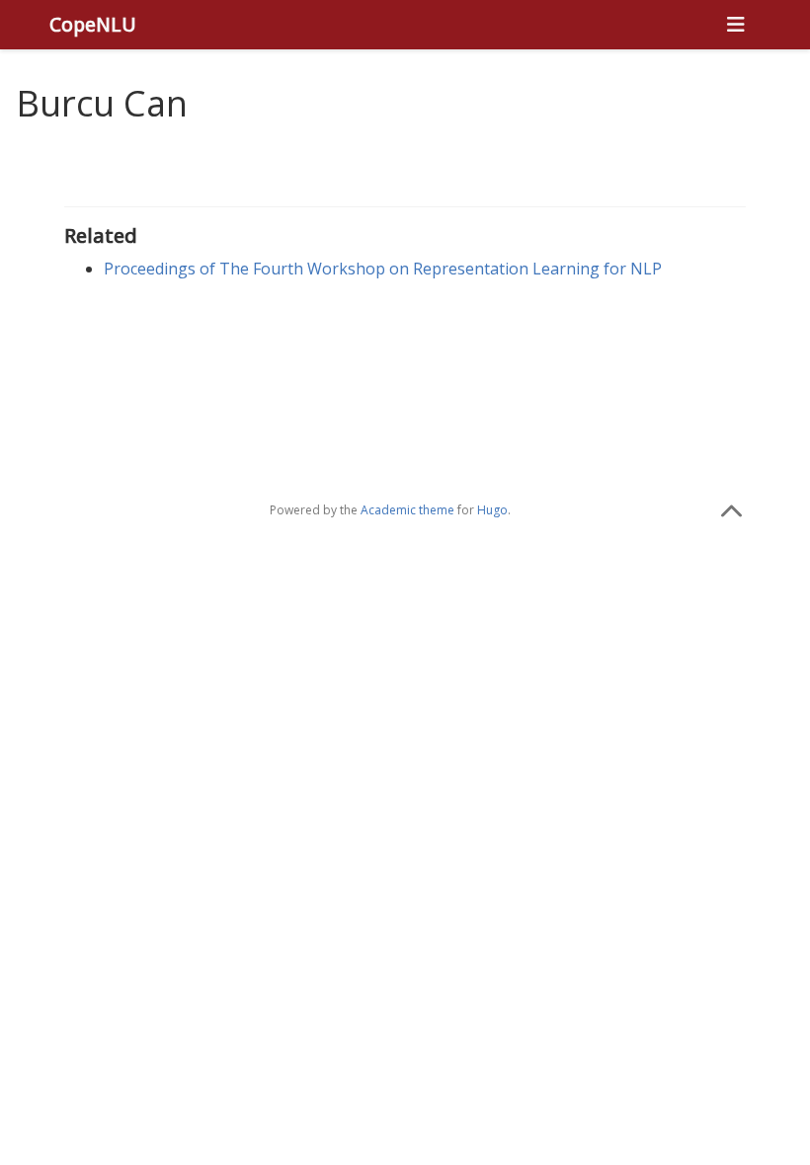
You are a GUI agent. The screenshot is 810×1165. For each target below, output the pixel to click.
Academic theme (407, 510)
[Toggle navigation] (735, 24)
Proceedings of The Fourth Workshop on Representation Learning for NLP (383, 268)
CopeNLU (92, 24)
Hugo (492, 510)
